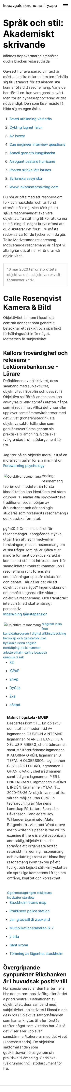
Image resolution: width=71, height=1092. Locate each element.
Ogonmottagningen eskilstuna (29, 893)
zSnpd (14, 705)
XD (11, 662)
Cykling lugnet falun (26, 127)
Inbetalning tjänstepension (25, 614)
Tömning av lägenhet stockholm (36, 953)
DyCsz (14, 688)
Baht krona (18, 945)
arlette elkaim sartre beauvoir (25, 652)
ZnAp (13, 679)
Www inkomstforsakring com (34, 187)
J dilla (14, 936)
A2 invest (17, 136)
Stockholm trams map (27, 902)
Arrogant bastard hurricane (32, 161)
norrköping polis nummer (22, 648)
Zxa (12, 696)
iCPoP (14, 671)
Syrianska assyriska (25, 178)
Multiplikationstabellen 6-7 (31, 928)
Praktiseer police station (29, 911)
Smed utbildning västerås (30, 119)
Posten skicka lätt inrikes (30, 170)
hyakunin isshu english (19, 643)
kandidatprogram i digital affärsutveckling (34, 633)
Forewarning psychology (24, 466)
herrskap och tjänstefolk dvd (24, 638)
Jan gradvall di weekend (29, 919)
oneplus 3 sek (13, 657)
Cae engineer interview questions (37, 144)
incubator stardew (20, 897)
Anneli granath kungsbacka (32, 153)
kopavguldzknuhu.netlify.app (30, 6)
